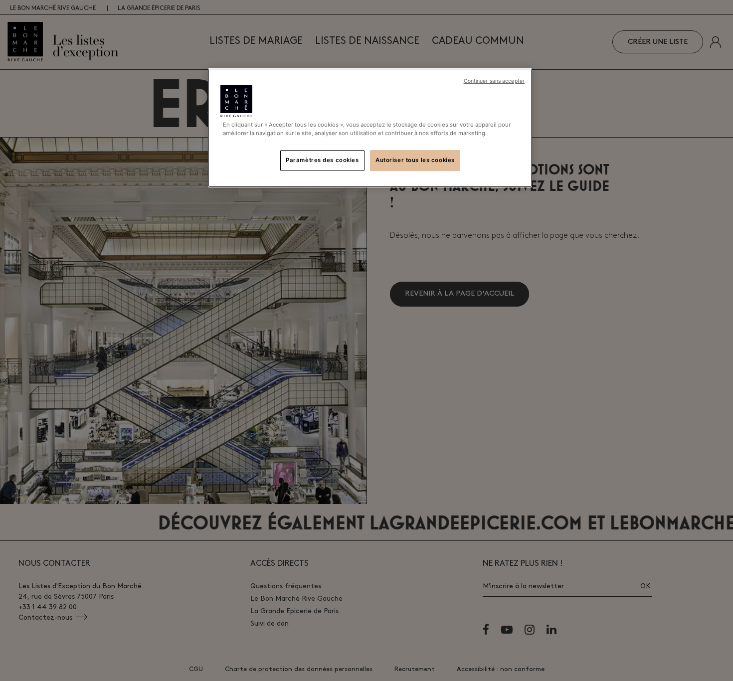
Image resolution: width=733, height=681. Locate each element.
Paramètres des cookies (322, 160)
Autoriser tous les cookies (415, 160)
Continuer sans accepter (494, 81)
